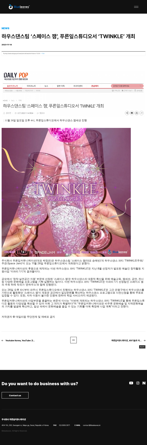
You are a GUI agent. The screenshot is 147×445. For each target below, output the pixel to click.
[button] (20, 340)
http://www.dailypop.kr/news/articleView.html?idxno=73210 (24, 53)
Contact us (15, 395)
